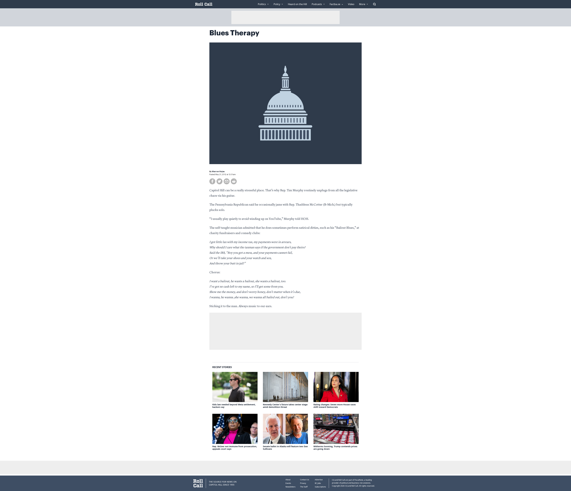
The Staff (304, 487)
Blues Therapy (234, 33)
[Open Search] (374, 4)
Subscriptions (320, 487)
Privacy (303, 483)
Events (288, 483)
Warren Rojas (218, 171)
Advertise (319, 479)
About (288, 479)
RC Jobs (318, 483)
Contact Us (304, 479)
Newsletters (290, 487)
